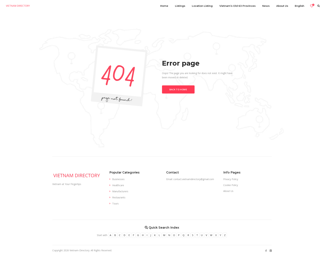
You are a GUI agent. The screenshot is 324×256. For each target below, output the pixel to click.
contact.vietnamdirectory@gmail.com (193, 179)
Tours (115, 203)
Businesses (118, 179)
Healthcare (118, 185)
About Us (228, 191)
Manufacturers (120, 191)
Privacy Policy (230, 179)
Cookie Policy (230, 185)
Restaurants (118, 197)
